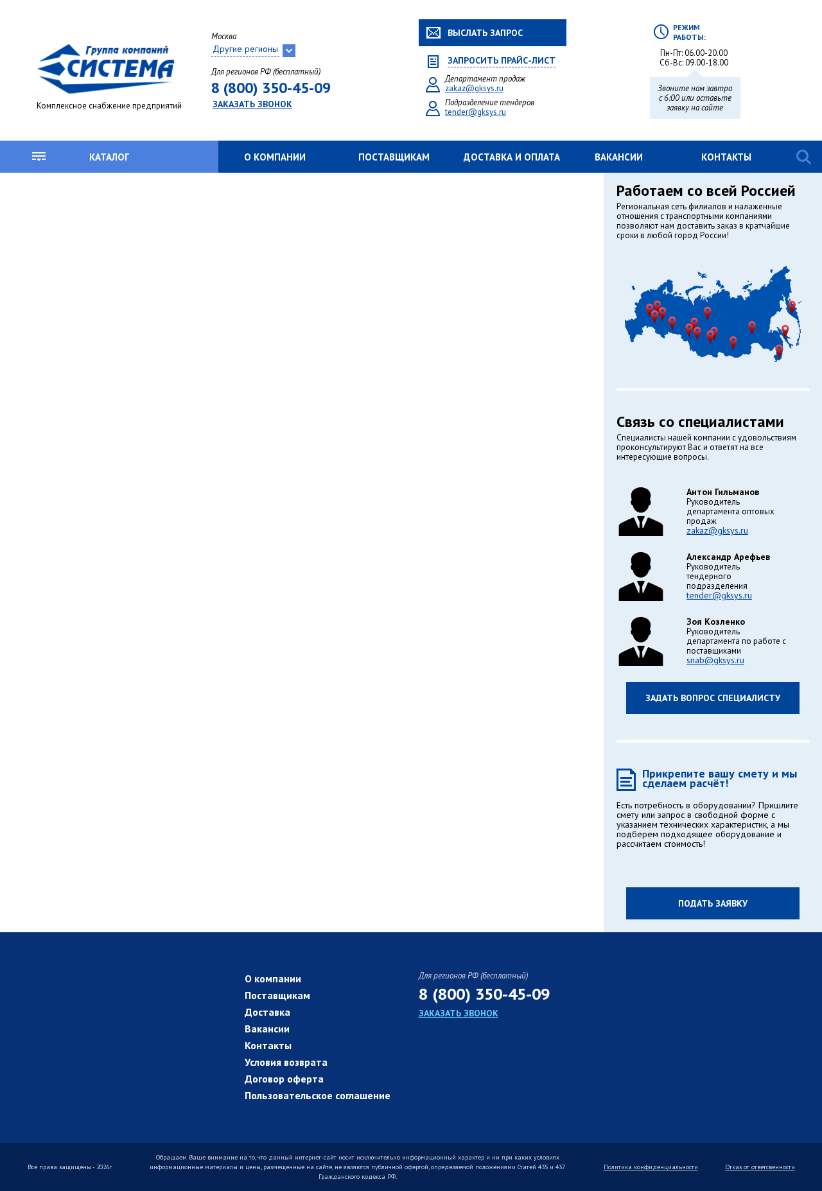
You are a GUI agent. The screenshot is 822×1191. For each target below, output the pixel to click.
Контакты (726, 157)
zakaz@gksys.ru (474, 88)
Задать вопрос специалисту (712, 698)
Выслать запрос (485, 33)
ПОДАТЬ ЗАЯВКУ (713, 903)
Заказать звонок (252, 104)
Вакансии (619, 157)
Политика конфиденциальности (651, 1167)
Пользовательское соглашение (317, 1095)
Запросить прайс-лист (501, 61)
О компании (275, 157)
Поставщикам (394, 157)
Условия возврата (286, 1062)
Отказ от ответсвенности (760, 1167)
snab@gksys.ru (715, 660)
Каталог (109, 157)
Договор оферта (284, 1078)
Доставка (267, 1011)
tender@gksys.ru (475, 112)
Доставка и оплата (512, 157)
